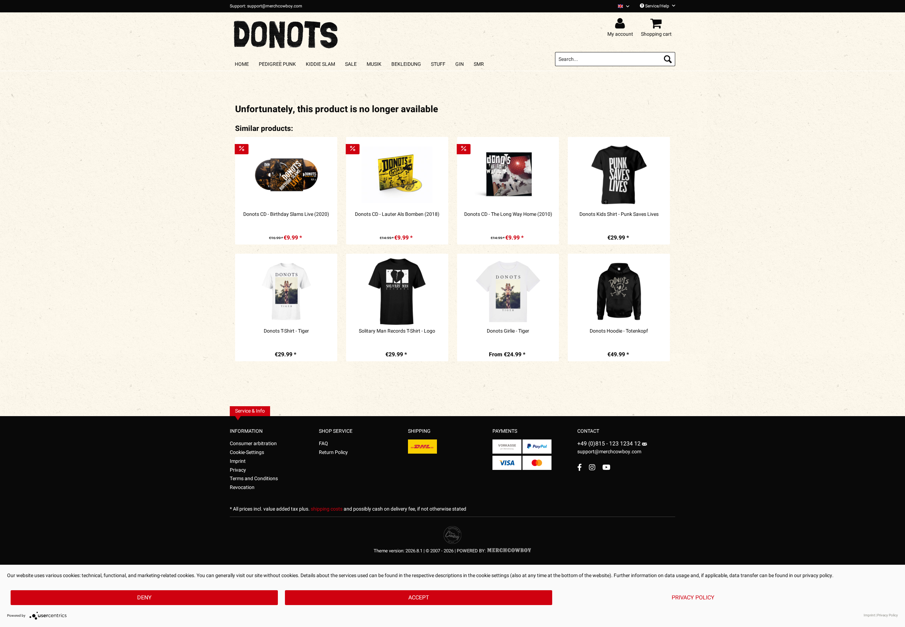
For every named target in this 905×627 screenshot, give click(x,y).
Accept (418, 597)
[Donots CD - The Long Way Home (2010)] (508, 174)
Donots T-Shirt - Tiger (286, 331)
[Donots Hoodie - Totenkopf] (618, 291)
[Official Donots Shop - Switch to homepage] (286, 32)
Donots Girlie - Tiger (508, 331)
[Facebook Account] (579, 467)
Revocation (242, 487)
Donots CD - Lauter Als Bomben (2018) (397, 214)
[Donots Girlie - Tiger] (508, 291)
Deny (144, 597)
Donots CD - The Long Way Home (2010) (508, 214)
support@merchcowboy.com (609, 451)
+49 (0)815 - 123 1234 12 (609, 443)
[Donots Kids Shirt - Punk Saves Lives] (618, 174)
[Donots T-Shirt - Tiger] (286, 291)
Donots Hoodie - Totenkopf (619, 331)
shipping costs (327, 509)
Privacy (238, 470)
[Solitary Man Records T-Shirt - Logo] (397, 291)
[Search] (667, 59)
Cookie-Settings (247, 452)
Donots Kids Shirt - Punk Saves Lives (619, 214)
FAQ (323, 443)
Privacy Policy (693, 597)
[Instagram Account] (592, 467)
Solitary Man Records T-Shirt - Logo (397, 331)
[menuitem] (621, 6)
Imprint (238, 461)
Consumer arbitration (253, 443)
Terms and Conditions (254, 478)
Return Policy (333, 452)
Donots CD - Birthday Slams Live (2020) (286, 214)
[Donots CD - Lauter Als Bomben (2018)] (397, 174)
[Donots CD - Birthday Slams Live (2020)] (286, 174)
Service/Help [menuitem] (657, 6)
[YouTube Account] (606, 467)
